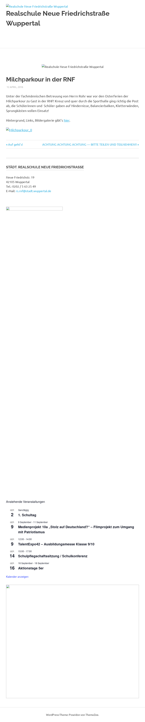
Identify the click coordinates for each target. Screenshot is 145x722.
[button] (12, 641)
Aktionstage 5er (31, 568)
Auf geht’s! (15, 144)
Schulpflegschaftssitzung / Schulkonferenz (52, 556)
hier (66, 120)
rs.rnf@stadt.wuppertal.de (33, 191)
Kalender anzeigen (17, 576)
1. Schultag (27, 514)
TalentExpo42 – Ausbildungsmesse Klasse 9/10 (56, 544)
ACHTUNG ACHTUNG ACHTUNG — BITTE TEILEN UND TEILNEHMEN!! (89, 144)
